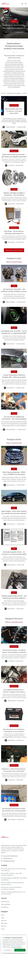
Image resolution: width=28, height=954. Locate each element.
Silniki (14, 469)
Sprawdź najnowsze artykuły (14, 250)
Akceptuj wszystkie (20, 950)
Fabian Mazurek (5, 901)
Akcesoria (14, 151)
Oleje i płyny (14, 105)
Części (14, 21)
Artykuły (4, 865)
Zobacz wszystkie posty (14, 262)
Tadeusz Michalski (5, 904)
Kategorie (4, 911)
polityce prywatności (16, 947)
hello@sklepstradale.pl (9, 861)
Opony (2, 929)
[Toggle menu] (25, 3)
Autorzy (4, 898)
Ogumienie (3, 920)
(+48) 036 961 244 (7, 858)
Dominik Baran (4, 907)
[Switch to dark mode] (22, 3)
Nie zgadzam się (8, 950)
